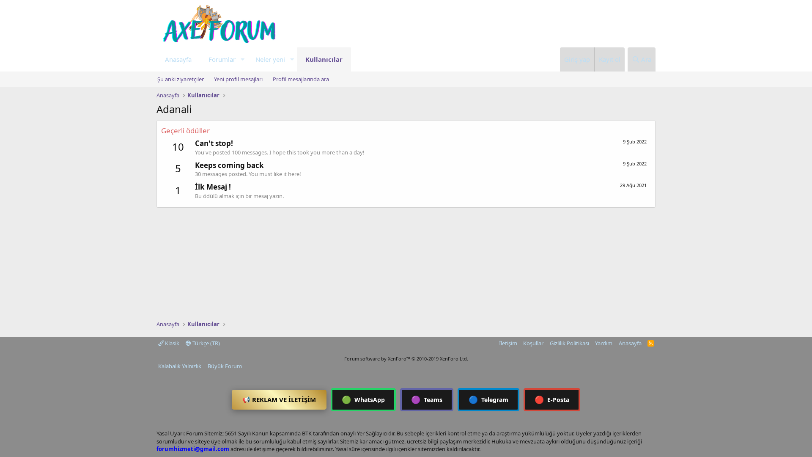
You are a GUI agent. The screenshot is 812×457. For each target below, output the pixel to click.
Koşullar (533, 343)
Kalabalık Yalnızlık (179, 366)
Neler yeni (270, 59)
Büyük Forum (225, 366)
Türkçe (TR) (205, 343)
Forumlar (222, 59)
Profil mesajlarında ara (301, 79)
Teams (426, 399)
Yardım (603, 343)
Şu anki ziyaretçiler (180, 79)
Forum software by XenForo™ (406, 358)
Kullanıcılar (324, 59)
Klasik (171, 343)
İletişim (508, 343)
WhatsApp (363, 399)
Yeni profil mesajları (238, 79)
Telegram (488, 399)
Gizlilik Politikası (569, 343)
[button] (242, 59)
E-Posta (552, 399)
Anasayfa (178, 59)
